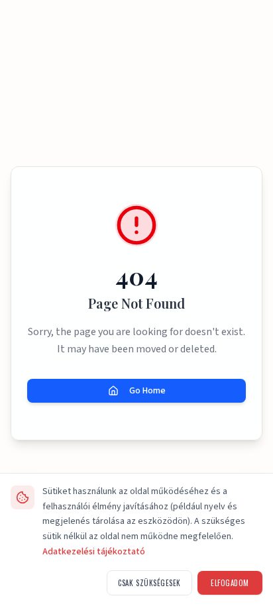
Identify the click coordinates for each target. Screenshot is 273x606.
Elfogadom (230, 583)
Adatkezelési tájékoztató (93, 551)
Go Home (147, 390)
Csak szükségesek (149, 583)
